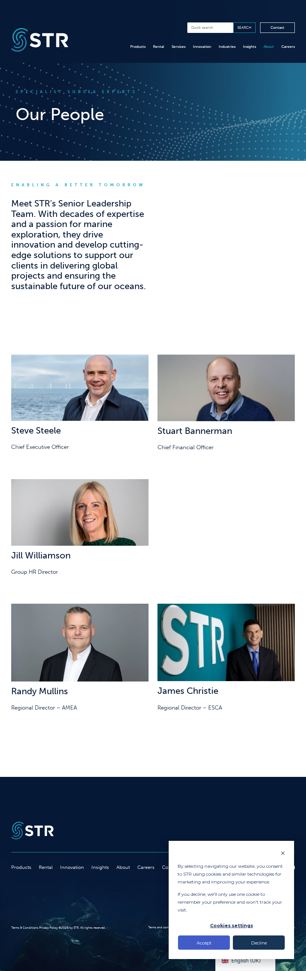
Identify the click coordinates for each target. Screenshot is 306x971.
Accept (204, 943)
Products (138, 47)
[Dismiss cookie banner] (283, 854)
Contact (277, 27)
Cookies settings (231, 925)
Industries (227, 47)
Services (178, 47)
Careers (288, 47)
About (268, 47)
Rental (158, 47)
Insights (249, 47)
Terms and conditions (163, 927)
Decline (259, 943)
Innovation (202, 47)
